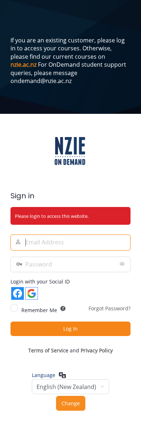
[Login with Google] (31, 293)
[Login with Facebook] (17, 293)
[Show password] (123, 264)
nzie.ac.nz (23, 65)
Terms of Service (48, 350)
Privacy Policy (97, 350)
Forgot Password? (110, 308)
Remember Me (39, 310)
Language (43, 375)
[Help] (63, 308)
